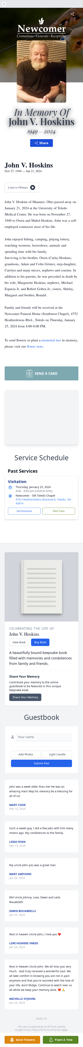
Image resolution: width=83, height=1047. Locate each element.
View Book (19, 642)
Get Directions (24, 511)
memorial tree (51, 340)
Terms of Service (52, 1029)
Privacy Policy (30, 1029)
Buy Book (40, 642)
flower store (35, 346)
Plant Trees (59, 511)
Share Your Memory (25, 697)
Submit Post (41, 763)
